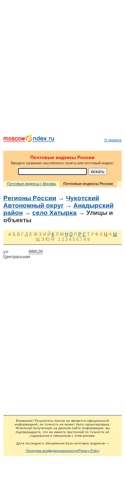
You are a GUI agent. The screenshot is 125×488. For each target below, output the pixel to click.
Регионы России (29, 198)
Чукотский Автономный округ (51, 202)
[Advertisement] (62, 69)
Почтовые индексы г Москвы (31, 184)
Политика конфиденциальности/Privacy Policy (62, 450)
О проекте (113, 140)
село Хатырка (54, 212)
